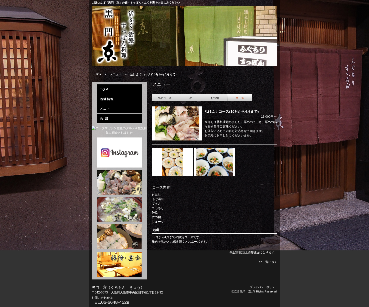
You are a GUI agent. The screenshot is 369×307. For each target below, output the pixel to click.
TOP (98, 74)
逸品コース (164, 97)
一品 (189, 97)
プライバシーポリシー (263, 286)
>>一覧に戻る (268, 262)
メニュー (116, 74)
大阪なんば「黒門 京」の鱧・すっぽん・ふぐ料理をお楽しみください (136, 2)
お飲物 (215, 97)
